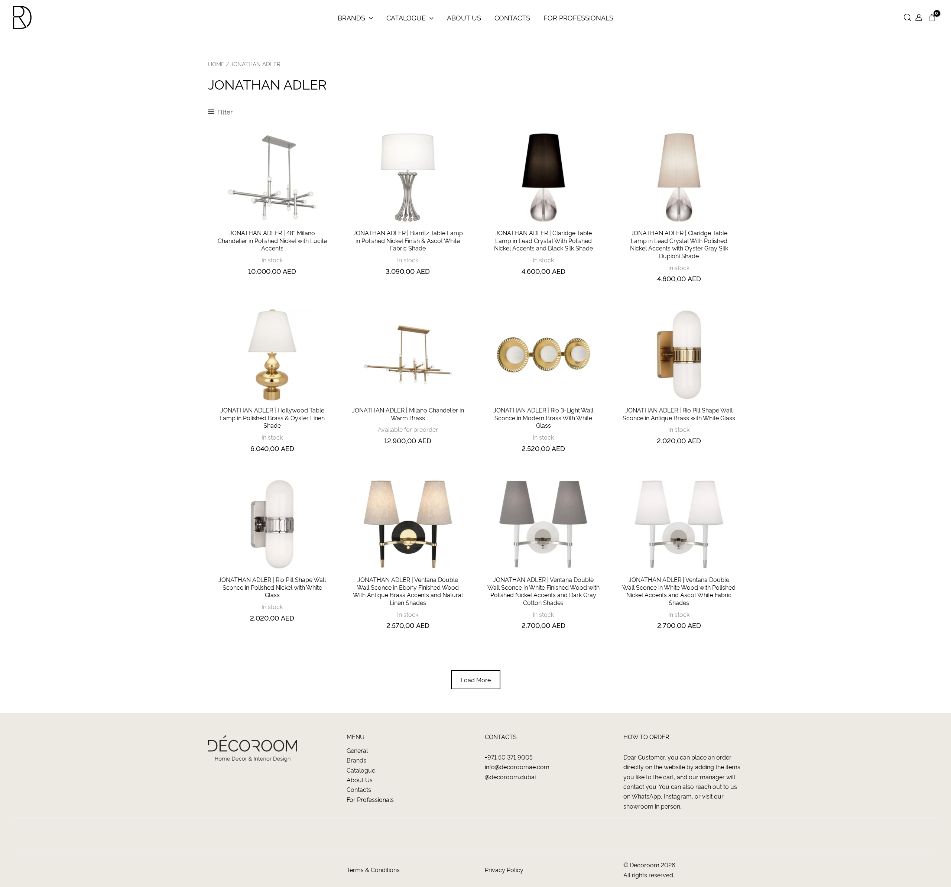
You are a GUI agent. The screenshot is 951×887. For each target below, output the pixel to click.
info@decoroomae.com (517, 767)
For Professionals (370, 799)
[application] (369, 17)
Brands (356, 760)
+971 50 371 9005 (509, 757)
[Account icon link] (918, 17)
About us (360, 780)
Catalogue (361, 770)
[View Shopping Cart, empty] (932, 18)
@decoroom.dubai (510, 777)
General (357, 750)
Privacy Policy (504, 869)
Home (216, 64)
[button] (907, 18)
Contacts (359, 789)
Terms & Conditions (373, 869)
